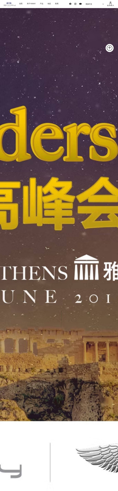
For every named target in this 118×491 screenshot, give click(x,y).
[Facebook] (70, 4)
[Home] (110, 48)
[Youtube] (80, 4)
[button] (110, 2)
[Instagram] (75, 4)
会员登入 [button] (110, 6)
